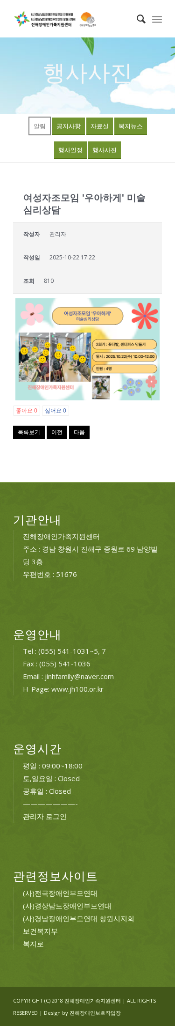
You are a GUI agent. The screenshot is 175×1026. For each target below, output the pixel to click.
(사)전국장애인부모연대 (60, 893)
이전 (57, 432)
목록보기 (29, 432)
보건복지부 (40, 931)
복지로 (33, 943)
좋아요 (26, 410)
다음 (79, 432)
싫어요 (55, 410)
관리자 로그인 (45, 816)
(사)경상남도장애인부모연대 (67, 905)
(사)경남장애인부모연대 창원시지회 (78, 918)
